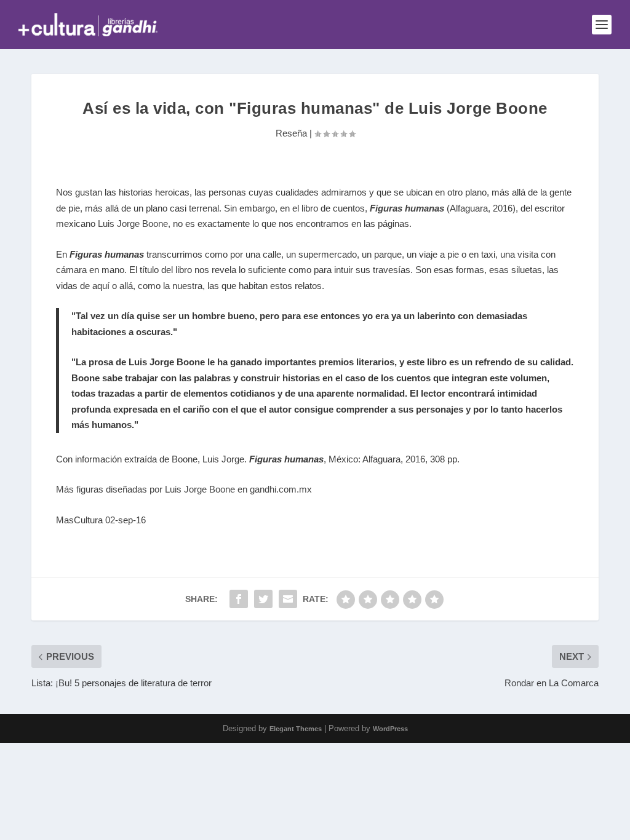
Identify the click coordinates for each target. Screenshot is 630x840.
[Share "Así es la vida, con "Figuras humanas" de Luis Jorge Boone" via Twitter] (263, 599)
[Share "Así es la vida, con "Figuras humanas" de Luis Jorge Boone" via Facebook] (238, 599)
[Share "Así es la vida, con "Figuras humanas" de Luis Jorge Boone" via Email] (288, 599)
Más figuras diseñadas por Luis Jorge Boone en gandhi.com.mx (184, 489)
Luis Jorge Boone (133, 223)
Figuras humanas (407, 208)
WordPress (390, 728)
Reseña (291, 133)
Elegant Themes (295, 728)
